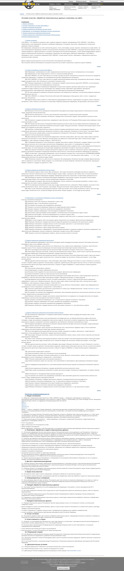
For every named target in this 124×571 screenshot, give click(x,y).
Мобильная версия (81, 1)
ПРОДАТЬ (52, 4)
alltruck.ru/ (24, 408)
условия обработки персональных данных (65, 564)
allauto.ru (24, 405)
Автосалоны (67, 8)
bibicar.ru (24, 403)
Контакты (94, 8)
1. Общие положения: (28, 23)
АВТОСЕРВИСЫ (83, 4)
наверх (99, 66)
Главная (71, 1)
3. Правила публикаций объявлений (32, 27)
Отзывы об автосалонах (70, 9)
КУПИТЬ (58, 4)
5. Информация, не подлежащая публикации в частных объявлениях (41, 31)
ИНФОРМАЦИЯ (96, 4)
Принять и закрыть (63, 568)
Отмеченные (93, 1)
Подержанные (52, 8)
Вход (102, 1)
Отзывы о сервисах (83, 7)
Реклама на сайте (96, 7)
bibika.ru (24, 402)
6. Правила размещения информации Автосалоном (36, 33)
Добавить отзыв (82, 8)
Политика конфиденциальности (30, 36)
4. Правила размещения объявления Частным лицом (36, 29)
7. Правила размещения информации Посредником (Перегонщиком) (41, 35)
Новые (51, 7)
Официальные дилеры (70, 7)
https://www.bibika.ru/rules (74, 550)
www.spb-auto (25, 406)
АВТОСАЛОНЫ (68, 4)
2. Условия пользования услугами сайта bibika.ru (35, 25)
